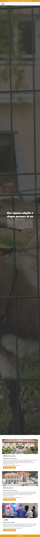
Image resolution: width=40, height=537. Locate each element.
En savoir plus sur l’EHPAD (9, 467)
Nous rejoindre (20, 535)
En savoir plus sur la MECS (9, 499)
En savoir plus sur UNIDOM (9, 530)
